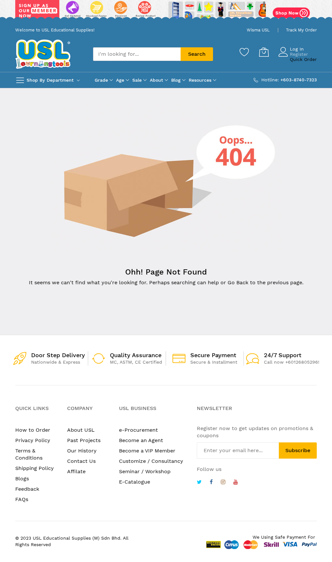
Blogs (22, 478)
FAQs (21, 499)
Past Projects (84, 440)
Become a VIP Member (147, 451)
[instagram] (223, 483)
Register (299, 54)
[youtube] (235, 483)
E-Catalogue (134, 482)
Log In (297, 49)
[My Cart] (264, 52)
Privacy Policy (32, 440)
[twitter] (199, 483)
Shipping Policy (34, 468)
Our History (82, 451)
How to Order (32, 430)
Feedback (27, 489)
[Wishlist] (244, 52)
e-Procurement (138, 430)
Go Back (238, 282)
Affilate (76, 471)
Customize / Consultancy (151, 461)
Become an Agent (141, 440)
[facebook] (211, 483)
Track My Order (301, 30)
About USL (81, 430)
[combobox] (137, 54)
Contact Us (81, 461)
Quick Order (303, 59)
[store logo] (42, 54)
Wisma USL (258, 30)
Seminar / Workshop (145, 471)
